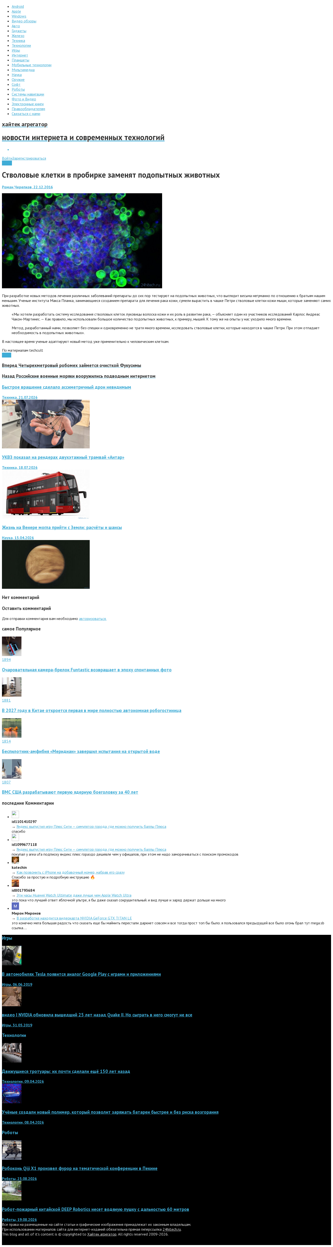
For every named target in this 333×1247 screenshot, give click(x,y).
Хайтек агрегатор (102, 1234)
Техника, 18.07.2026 (20, 467)
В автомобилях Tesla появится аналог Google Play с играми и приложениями (81, 974)
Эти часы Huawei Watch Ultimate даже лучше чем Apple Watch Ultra (74, 895)
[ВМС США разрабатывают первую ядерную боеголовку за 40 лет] (11, 777)
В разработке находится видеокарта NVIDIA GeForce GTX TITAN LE (74, 918)
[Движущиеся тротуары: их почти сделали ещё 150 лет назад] (11, 1061)
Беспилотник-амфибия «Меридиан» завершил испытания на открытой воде (81, 751)
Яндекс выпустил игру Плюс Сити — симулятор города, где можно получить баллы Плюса (91, 826)
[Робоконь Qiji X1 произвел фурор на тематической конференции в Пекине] (11, 1158)
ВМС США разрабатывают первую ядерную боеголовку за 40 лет (70, 792)
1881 (6, 700)
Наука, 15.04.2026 (18, 537)
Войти (7, 158)
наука (6, 355)
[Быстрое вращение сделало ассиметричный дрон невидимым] (46, 447)
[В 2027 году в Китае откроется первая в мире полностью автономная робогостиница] (11, 695)
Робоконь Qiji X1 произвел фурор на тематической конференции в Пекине (79, 1168)
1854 (6, 741)
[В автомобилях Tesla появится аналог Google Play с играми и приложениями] (11, 963)
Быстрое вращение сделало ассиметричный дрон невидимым (66, 387)
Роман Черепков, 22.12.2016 (27, 186)
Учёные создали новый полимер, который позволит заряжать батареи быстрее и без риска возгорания (110, 1112)
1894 (6, 659)
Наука (7, 163)
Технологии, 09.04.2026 (23, 1081)
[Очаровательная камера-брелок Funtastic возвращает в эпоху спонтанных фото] (11, 654)
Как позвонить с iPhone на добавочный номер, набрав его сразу (71, 872)
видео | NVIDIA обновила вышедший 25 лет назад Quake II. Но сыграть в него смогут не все (97, 1015)
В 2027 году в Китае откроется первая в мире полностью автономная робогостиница (91, 710)
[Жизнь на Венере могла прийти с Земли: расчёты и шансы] (46, 587)
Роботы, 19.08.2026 (19, 1219)
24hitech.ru (172, 1229)
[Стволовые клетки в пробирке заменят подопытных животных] (82, 286)
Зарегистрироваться (29, 158)
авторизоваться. (93, 618)
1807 (6, 782)
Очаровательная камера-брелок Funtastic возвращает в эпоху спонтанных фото (87, 670)
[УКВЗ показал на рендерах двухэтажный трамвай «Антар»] (46, 517)
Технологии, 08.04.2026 (23, 1122)
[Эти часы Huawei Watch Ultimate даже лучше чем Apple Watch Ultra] (15, 885)
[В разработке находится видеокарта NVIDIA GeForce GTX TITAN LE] (15, 908)
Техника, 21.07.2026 (20, 397)
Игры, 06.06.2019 (17, 984)
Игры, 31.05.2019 (17, 1025)
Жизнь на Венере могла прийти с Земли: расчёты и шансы (62, 527)
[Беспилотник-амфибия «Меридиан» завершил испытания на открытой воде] (11, 736)
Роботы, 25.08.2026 (19, 1178)
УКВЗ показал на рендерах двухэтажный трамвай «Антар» (63, 457)
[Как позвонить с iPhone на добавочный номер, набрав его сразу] (15, 862)
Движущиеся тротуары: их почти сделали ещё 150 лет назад (66, 1071)
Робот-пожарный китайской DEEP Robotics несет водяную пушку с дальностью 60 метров (95, 1209)
